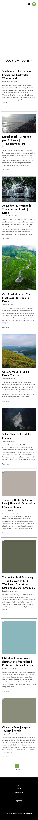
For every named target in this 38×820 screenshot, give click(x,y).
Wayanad (5, 734)
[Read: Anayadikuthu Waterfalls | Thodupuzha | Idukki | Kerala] (19, 189)
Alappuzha (5, 82)
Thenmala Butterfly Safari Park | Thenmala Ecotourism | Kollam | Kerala (18, 503)
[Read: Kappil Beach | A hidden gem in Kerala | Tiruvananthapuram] (19, 123)
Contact (19, 785)
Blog (19, 782)
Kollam (4, 510)
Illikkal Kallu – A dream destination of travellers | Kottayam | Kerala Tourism (17, 661)
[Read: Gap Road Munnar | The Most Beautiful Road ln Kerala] (19, 268)
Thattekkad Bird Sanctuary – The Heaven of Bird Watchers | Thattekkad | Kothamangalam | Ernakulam (18, 582)
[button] (29, 4)
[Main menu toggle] (34, 4)
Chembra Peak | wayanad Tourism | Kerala (17, 729)
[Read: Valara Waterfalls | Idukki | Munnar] (19, 419)
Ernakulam (5, 591)
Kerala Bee (19, 813)
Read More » (6, 107)
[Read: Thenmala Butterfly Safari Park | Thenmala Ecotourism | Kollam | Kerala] (19, 483)
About (19, 788)
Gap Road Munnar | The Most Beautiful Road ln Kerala (16, 297)
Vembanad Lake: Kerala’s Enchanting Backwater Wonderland (16, 75)
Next (19, 770)
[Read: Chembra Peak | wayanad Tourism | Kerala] (19, 710)
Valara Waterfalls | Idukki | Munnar (17, 436)
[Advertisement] (19, 28)
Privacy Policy (19, 792)
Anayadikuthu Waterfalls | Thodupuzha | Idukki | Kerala (17, 209)
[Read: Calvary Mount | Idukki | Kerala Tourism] (19, 351)
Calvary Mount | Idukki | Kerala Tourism (16, 373)
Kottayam (5, 668)
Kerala (8, 216)
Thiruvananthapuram (8, 147)
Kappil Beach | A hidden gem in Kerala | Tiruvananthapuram (16, 140)
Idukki (4, 216)
